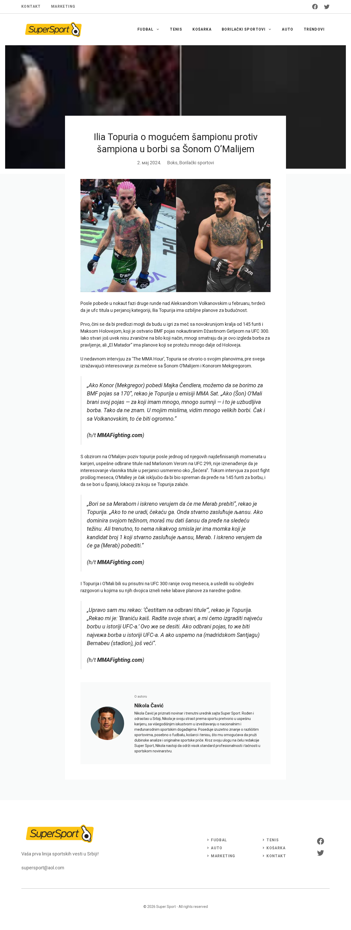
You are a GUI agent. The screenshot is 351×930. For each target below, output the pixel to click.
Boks (172, 162)
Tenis (176, 29)
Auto (287, 29)
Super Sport (166, 907)
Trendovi (314, 29)
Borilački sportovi (243, 29)
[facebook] (315, 7)
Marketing (63, 6)
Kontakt (31, 6)
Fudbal (145, 29)
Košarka (201, 29)
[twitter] (327, 7)
